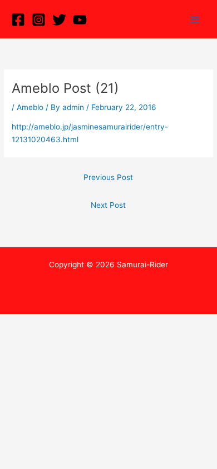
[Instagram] (39, 20)
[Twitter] (59, 20)
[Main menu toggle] (195, 19)
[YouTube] (80, 20)
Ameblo (30, 107)
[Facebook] (18, 20)
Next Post (108, 205)
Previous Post (108, 177)
